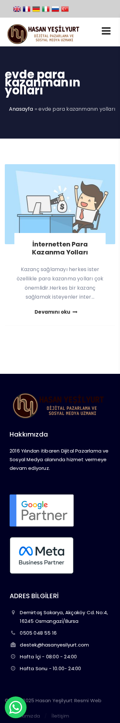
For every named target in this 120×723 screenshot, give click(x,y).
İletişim (60, 715)
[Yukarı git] (105, 708)
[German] (36, 8)
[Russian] (56, 8)
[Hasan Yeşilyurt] (43, 42)
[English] (17, 8)
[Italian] (46, 8)
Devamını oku (53, 312)
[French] (27, 8)
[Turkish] (65, 8)
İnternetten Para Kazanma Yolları (60, 248)
